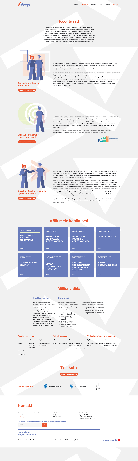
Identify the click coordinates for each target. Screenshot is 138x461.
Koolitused (85, 4)
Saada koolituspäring (27, 90)
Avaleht (76, 4)
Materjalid (93, 4)
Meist (101, 4)
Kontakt (108, 4)
